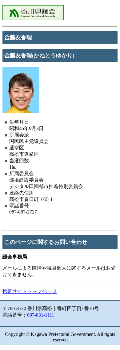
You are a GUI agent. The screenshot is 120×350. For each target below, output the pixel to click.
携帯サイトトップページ (29, 291)
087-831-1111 (40, 314)
